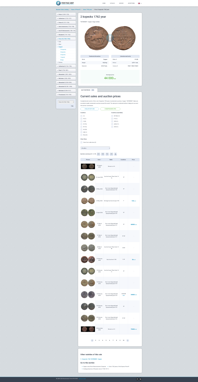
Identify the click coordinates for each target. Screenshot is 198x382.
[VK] (140, 379)
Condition (123, 159)
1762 (72, 106)
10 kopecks (63, 49)
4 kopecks (63, 52)
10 (123, 340)
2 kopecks (63, 54)
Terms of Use (82, 378)
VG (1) (84, 118)
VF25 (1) (116, 121)
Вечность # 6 (111, 166)
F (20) (84, 121)
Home (103, 3)
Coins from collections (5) (89, 142)
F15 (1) (115, 118)
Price (133, 159)
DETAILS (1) (116, 116)
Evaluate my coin (89, 108)
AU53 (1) (116, 126)
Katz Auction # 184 (111, 259)
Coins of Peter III (75, 9)
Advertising (131, 3)
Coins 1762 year (87, 9)
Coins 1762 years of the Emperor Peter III (119, 366)
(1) (84, 116)
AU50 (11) (116, 124)
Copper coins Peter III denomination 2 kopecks (94, 366)
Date (99, 159)
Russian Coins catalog (62, 9)
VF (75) (85, 124)
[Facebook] (137, 379)
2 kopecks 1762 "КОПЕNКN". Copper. (92, 359)
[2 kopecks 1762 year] (110, 38)
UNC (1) (85, 132)
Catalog (112, 3)
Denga (61, 60)
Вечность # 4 (111, 329)
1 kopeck (62, 57)
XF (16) (85, 126)
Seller (111, 159)
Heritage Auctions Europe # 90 (111, 200)
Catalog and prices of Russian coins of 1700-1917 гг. (96, 369)
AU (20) (85, 129)
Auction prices (87, 90)
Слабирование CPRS (110, 108)
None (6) (85, 135)
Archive (121, 3)
